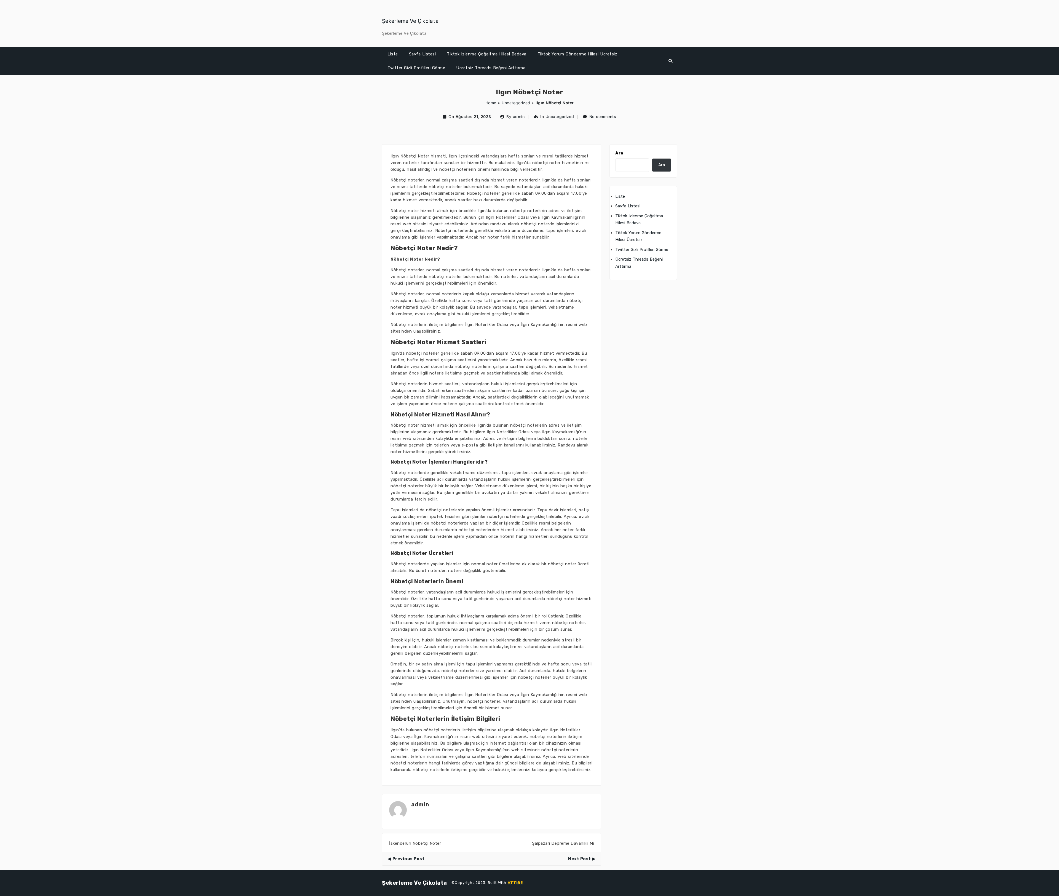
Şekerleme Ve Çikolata (410, 21)
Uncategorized (516, 102)
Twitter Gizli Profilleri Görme (416, 67)
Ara (619, 153)
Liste (392, 54)
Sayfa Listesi (422, 54)
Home (490, 102)
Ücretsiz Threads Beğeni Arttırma (490, 67)
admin (519, 116)
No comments (602, 116)
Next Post (579, 858)
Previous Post (408, 858)
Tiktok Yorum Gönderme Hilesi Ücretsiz (577, 54)
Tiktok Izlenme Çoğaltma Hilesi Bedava (486, 54)
